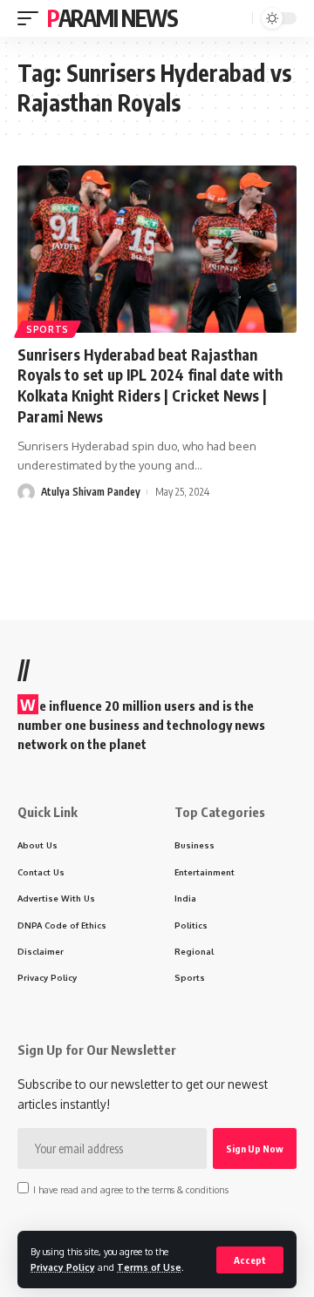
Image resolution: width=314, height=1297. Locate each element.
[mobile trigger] (32, 18)
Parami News (112, 17)
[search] (237, 18)
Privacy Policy (63, 1267)
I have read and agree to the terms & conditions (131, 1189)
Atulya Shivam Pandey (90, 491)
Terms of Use (149, 1267)
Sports (47, 329)
